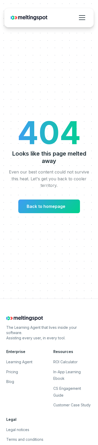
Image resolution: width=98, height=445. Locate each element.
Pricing (12, 372)
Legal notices (17, 429)
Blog (10, 381)
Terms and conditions (24, 439)
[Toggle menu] (82, 17)
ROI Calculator (65, 362)
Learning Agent (19, 362)
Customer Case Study (72, 405)
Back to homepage (48, 206)
